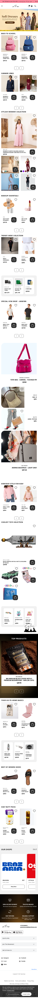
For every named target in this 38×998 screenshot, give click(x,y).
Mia (4, 217)
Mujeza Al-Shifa (6, 828)
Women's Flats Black (25, 791)
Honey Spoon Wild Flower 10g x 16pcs (6, 832)
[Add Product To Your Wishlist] (15, 37)
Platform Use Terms (9, 981)
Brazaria (6, 880)
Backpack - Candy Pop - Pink (6, 59)
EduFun (6, 617)
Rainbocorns (18, 617)
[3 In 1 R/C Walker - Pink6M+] (29, 613)
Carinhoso (6, 505)
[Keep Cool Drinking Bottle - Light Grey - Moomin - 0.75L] (8, 747)
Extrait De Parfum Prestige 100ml (18, 289)
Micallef (6, 287)
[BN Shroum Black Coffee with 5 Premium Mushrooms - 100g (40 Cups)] (19, 658)
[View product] (14, 57)
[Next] (21, 68)
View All (35, 341)
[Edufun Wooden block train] (8, 613)
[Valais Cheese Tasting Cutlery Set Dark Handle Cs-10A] (19, 747)
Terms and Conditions (20, 981)
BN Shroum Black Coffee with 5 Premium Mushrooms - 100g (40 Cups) (19, 679)
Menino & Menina (5, 55)
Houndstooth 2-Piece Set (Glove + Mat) (26, 725)
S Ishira (28, 287)
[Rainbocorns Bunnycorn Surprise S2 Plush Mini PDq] (19, 613)
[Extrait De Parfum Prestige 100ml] (19, 282)
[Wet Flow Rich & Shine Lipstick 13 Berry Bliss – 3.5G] (28, 205)
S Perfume (28, 289)
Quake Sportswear (25, 257)
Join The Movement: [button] (8, 944)
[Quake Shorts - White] (28, 245)
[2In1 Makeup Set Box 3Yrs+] (28, 575)
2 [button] (18, 28)
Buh (4, 256)
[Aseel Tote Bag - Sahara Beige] (12, 419)
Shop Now (13, 886)
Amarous (5, 721)
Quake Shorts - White (24, 261)
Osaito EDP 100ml (7, 289)
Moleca (5, 788)
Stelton (6, 751)
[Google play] (6, 932)
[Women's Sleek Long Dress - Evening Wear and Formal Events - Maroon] (28, 83)
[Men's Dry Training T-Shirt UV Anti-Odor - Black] (28, 311)
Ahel (23, 94)
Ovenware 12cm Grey (29, 755)
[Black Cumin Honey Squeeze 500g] (28, 817)
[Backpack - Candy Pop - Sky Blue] (28, 43)
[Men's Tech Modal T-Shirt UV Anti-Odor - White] (9, 311)
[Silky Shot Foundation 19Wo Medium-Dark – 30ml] (9, 205)
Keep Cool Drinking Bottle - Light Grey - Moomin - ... (7, 754)
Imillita (5, 149)
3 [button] (20, 28)
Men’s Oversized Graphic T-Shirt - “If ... (6, 260)
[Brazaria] (13, 866)
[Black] (21, 171)
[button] (35, 6)
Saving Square (23, 722)
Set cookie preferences (13, 994)
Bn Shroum (19, 676)
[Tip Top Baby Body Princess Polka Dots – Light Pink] (28, 493)
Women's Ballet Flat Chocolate (6, 792)
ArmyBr (5, 322)
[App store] (17, 932)
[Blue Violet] (23, 171)
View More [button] (34, 969)
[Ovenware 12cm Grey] (29, 747)
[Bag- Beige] (12, 397)
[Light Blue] (6, 171)
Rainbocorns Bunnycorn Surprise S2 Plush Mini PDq (18, 620)
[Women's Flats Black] (28, 777)
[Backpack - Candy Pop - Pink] (9, 43)
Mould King (6, 560)
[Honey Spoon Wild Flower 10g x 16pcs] (9, 817)
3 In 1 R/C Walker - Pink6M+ (28, 620)
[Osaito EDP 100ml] (8, 282)
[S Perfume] (29, 282)
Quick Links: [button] (6, 938)
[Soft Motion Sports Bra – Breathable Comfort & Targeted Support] (28, 164)
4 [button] (22, 28)
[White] (3, 171)
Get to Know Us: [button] (7, 950)
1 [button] (16, 28)
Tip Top (23, 505)
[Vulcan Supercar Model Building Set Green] (10, 575)
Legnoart (17, 751)
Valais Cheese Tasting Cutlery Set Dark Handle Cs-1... (19, 754)
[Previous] (16, 68)
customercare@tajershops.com (28, 927)
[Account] (32, 6)
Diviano (5, 94)
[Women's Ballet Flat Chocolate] (9, 777)
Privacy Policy (30, 981)
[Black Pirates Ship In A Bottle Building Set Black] (19, 541)
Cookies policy (10, 990)
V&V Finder (24, 465)
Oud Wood (18, 287)
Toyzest (28, 617)
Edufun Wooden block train (8, 620)
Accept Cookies (26, 994)
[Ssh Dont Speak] (10, 592)
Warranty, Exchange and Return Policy (19, 984)
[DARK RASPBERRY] (26, 171)
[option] (19, 19)
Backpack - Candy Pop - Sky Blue (25, 59)
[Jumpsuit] (28, 182)
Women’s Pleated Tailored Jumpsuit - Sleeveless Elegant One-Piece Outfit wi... (15, 151)
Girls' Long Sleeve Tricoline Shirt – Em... (6, 509)
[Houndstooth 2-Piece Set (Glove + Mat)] (28, 710)
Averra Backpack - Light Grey (24, 468)
